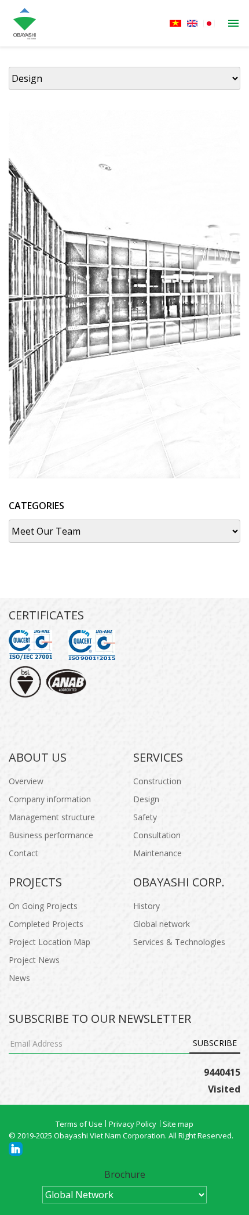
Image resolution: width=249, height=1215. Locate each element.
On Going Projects (43, 905)
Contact (23, 853)
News (19, 977)
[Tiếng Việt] (175, 23)
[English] (192, 23)
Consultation (157, 835)
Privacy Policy (132, 1124)
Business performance (51, 835)
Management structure (52, 817)
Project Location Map (49, 941)
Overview (26, 781)
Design (146, 799)
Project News (34, 959)
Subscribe (215, 1042)
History (146, 905)
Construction (157, 781)
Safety (145, 817)
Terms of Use (79, 1124)
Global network (161, 923)
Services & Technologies (179, 941)
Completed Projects (46, 923)
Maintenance (157, 853)
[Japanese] (209, 23)
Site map (178, 1124)
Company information (50, 799)
